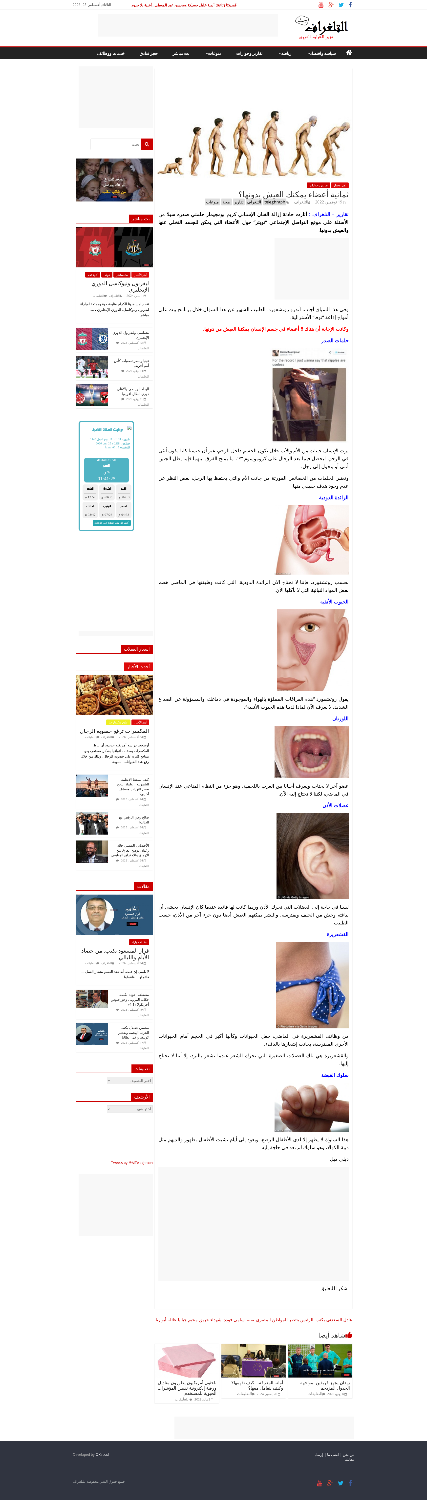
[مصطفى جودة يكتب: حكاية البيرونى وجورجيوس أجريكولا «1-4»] (92, 992)
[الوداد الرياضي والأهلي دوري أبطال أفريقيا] (92, 386)
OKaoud (102, 1454)
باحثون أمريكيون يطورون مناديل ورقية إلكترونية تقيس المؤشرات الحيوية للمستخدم (186, 1388)
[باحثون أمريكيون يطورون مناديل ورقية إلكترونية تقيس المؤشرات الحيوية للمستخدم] (187, 1346)
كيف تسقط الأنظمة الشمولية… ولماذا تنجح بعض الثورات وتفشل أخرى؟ (133, 786)
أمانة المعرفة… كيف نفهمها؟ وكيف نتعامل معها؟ (257, 1385)
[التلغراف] (313, 17)
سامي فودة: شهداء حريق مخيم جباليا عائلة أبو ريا (203, 1319)
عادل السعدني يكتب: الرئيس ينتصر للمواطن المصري (301, 1319)
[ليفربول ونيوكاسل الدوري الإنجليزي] (114, 229)
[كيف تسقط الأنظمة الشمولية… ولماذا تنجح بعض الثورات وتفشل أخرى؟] (92, 777)
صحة (226, 202)
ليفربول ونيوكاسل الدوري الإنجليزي (120, 286)
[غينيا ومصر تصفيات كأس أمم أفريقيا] (92, 358)
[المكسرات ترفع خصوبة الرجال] (114, 677)
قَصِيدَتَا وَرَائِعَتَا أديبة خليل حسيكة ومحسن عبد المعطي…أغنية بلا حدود (183, 4)
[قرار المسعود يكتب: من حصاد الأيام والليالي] (114, 897)
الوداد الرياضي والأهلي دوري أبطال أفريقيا (133, 391)
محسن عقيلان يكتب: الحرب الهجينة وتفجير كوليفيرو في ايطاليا (133, 1032)
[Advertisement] (188, 25)
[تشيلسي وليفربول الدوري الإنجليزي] (92, 330)
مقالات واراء (139, 942)
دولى (107, 275)
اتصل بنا (333, 1454)
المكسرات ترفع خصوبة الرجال (114, 730)
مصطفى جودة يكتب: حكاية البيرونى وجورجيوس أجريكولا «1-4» (130, 999)
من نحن (348, 1454)
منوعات (214, 53)
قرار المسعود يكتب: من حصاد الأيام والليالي (115, 953)
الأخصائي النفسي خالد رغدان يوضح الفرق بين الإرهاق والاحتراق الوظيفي (130, 850)
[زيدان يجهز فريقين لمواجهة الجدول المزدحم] (320, 1346)
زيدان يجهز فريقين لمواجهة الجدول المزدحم (325, 1385)
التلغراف (301, 202)
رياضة (286, 53)
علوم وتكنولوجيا (118, 722)
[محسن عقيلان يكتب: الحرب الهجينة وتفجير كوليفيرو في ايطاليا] (92, 1025)
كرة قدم (93, 275)
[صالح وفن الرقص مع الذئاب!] (92, 815)
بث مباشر (181, 53)
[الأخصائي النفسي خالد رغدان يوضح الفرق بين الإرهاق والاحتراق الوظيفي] (92, 843)
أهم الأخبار (340, 185)
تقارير (238, 202)
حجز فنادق (149, 53)
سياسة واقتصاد (323, 53)
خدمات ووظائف (111, 53)
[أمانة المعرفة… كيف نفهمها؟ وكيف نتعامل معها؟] (253, 1346)
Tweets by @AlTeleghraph (132, 1162)
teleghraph (274, 202)
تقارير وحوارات (249, 53)
